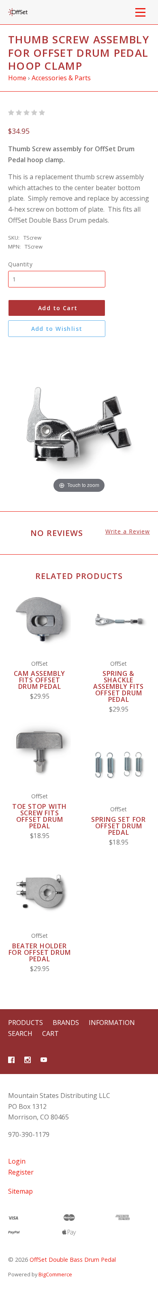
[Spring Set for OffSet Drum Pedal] (118, 764)
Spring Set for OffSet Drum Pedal (118, 826)
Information (112, 1022)
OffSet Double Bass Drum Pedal (73, 1259)
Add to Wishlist (57, 328)
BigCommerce (55, 1274)
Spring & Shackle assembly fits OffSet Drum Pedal (118, 686)
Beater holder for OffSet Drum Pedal (40, 952)
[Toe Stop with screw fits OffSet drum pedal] (39, 751)
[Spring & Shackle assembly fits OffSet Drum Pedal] (118, 619)
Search (20, 1033)
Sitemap (20, 1191)
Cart (50, 1033)
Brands (66, 1022)
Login (17, 1161)
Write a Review (127, 531)
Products (25, 1022)
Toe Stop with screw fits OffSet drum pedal (39, 816)
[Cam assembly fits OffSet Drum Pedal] (39, 619)
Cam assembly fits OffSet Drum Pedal (40, 680)
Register (21, 1172)
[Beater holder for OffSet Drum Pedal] (39, 891)
